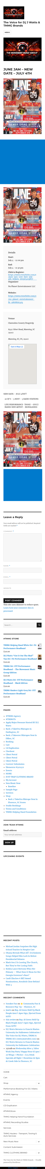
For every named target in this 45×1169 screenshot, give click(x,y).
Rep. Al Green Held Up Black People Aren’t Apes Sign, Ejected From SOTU (23, 1013)
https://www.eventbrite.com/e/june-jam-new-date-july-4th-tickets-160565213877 (22, 277)
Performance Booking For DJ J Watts (20, 1089)
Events (9, 770)
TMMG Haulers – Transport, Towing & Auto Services (20, 1134)
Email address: (10, 830)
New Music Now (13, 783)
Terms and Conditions (16, 809)
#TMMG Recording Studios (15, 1122)
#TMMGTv (11, 719)
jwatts (8, 1010)
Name (6, 566)
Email (6, 577)
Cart (8, 745)
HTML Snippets (13, 1168)
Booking (10, 742)
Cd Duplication (12, 748)
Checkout (10, 751)
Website (7, 588)
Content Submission (15, 764)
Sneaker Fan (11, 1003)
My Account (11, 780)
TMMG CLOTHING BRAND (15, 1153)
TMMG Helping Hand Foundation (21, 812)
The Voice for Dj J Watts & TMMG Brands (21, 24)
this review (11, 1019)
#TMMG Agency (13, 716)
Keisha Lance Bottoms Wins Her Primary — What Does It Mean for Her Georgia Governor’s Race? (23, 972)
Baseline (12, 786)
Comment (8, 531)
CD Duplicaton (10, 1105)
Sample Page (11, 789)
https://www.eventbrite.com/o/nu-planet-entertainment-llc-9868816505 (22, 299)
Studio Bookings (13, 805)
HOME (9, 773)
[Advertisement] (22, 162)
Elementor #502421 (15, 767)
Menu (7, 32)
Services (9, 793)
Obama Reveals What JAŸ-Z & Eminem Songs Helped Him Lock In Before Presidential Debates (23, 956)
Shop (8, 796)
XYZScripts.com (32, 1168)
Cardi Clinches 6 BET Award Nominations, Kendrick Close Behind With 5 (23, 981)
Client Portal (11, 754)
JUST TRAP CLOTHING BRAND (19, 777)
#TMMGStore (9, 1111)
